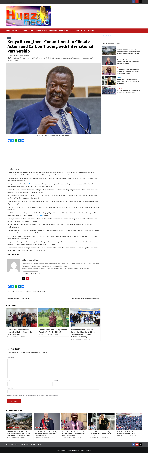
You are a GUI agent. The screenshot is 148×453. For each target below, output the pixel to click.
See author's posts (31, 273)
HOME (8, 31)
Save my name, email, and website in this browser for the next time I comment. (34, 395)
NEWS (31, 31)
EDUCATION (75, 31)
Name (9, 380)
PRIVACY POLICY (37, 2)
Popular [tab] (111, 43)
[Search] (141, 30)
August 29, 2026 (21, 437)
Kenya (33, 291)
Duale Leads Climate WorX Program (18, 297)
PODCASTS (53, 31)
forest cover (39, 215)
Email (56, 380)
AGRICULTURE (64, 31)
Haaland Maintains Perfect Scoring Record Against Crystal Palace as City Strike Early (128, 81)
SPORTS (91, 31)
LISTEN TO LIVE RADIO (19, 31)
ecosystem (21, 291)
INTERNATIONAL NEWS (122, 57)
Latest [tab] (104, 43)
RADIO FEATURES (41, 31)
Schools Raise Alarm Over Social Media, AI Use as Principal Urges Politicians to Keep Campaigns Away (128, 71)
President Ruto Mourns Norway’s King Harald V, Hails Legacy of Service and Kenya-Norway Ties (128, 61)
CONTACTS (47, 2)
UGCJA (28, 2)
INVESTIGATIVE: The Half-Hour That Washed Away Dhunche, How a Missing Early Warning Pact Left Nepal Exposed (128, 51)
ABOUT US (21, 2)
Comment (11, 357)
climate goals (14, 291)
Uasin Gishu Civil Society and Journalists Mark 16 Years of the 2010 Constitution (19, 331)
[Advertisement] (53, 156)
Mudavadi (29, 184)
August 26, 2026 (53, 334)
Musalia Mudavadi (40, 291)
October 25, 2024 (24, 55)
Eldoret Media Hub (13, 55)
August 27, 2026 (21, 336)
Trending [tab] (119, 43)
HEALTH (83, 31)
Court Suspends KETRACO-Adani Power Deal (85, 297)
